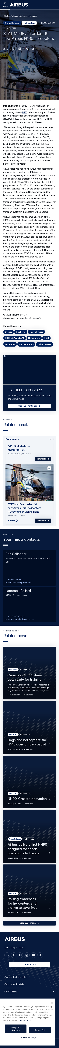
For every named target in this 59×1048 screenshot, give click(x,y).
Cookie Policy (25, 1020)
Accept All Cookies (15, 1028)
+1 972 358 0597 (15, 579)
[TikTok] (40, 955)
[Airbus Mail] (33, 48)
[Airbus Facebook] (19, 48)
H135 (24, 112)
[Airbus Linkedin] (26, 48)
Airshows (21, 332)
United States (44, 344)
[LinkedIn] (7, 955)
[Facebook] (20, 955)
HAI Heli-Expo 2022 (14, 338)
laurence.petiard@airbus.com (20, 619)
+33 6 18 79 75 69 (16, 616)
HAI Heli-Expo (36, 332)
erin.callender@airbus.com (19, 582)
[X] (13, 955)
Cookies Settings (27, 1037)
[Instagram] (27, 955)
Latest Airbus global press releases (21, 16)
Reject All (40, 1030)
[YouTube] (33, 955)
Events (8, 332)
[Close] (52, 1003)
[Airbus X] (13, 48)
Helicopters (34, 338)
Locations (10, 344)
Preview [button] (11, 520)
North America (26, 344)
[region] (27, 1022)
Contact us (29, 964)
